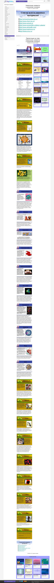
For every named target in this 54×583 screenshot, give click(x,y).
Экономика (6, 39)
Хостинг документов (37, 582)
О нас (33, 581)
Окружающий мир (7, 27)
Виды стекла (43, 73)
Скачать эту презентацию (32, 8)
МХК (5, 22)
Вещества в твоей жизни (44, 93)
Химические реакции (19, 565)
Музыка (6, 21)
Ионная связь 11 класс (36, 93)
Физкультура (6, 33)
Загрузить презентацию (21, 1)
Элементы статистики (44, 565)
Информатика (6, 15)
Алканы (42, 53)
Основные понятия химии (37, 53)
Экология (6, 38)
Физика (6, 32)
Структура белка (36, 63)
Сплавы (42, 63)
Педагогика (6, 28)
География (6, 11)
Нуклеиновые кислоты (44, 103)
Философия (6, 34)
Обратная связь (42, 581)
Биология (6, 10)
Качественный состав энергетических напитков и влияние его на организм (37, 84)
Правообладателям (37, 581)
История (6, 16)
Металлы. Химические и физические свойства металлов (28, 566)
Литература (6, 17)
